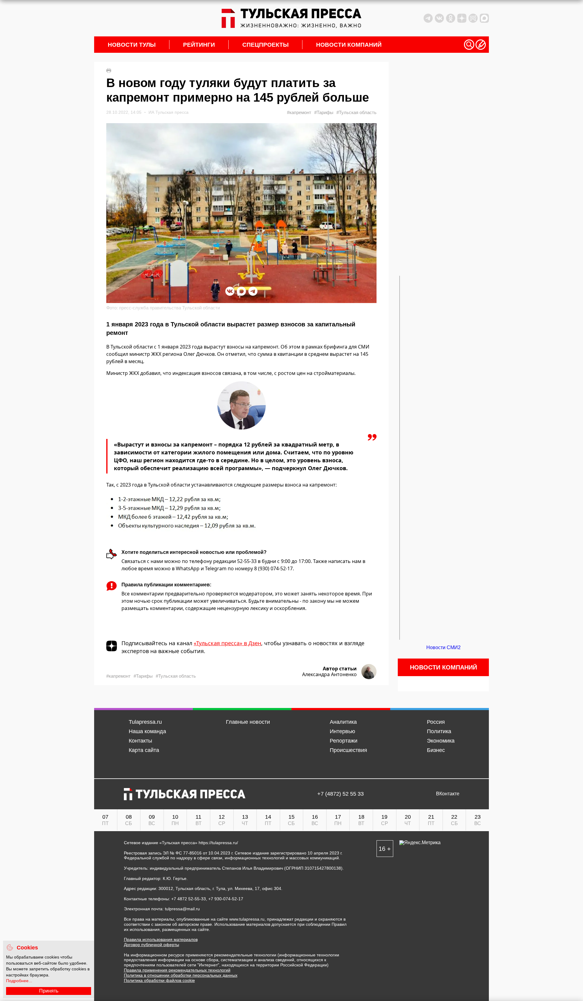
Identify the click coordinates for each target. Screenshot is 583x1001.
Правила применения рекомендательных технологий (177, 970)
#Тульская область (356, 112)
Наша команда (147, 731)
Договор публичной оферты (151, 944)
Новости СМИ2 (443, 647)
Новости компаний (349, 45)
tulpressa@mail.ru (182, 908)
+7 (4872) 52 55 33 (340, 794)
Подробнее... (19, 980)
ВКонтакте (447, 793)
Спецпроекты (265, 45)
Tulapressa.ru (145, 722)
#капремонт (299, 112)
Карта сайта (144, 750)
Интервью (342, 731)
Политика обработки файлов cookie (159, 980)
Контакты (140, 741)
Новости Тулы (132, 45)
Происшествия (348, 750)
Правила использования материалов (161, 939)
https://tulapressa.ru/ (218, 842)
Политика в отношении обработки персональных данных (180, 975)
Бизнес (436, 750)
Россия (436, 722)
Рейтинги (199, 45)
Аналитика (343, 722)
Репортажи (343, 741)
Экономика (441, 741)
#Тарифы (323, 112)
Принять (48, 990)
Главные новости (248, 722)
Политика (439, 731)
